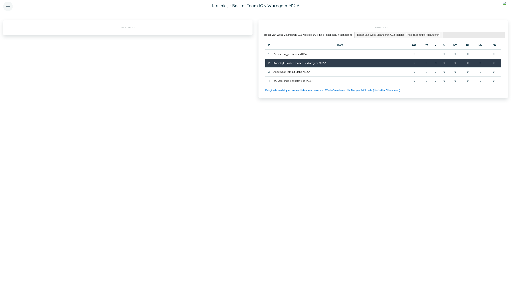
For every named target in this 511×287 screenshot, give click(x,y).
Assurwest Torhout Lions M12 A (291, 71)
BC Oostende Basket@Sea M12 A (293, 80)
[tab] (308, 35)
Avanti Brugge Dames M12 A (290, 54)
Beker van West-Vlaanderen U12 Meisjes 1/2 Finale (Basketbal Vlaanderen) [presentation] (308, 34)
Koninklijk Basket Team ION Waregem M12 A (299, 63)
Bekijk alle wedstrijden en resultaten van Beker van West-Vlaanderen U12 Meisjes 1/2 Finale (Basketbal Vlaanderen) (332, 90)
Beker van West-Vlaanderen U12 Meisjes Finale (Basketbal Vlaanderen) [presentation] (398, 34)
